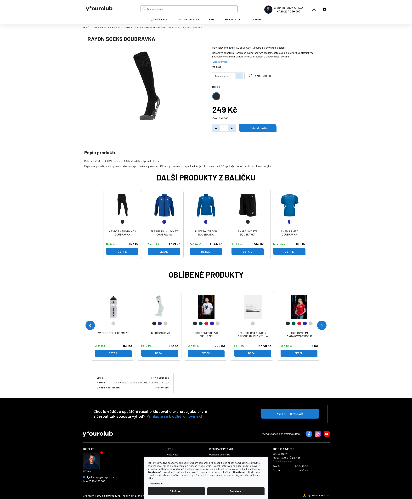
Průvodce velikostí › (263, 75)
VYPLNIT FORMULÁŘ (290, 413)
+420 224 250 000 (288, 11)
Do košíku (258, 128)
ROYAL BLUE (212, 323)
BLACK (154, 323)
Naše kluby (172, 454)
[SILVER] (113, 312)
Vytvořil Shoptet (318, 495)
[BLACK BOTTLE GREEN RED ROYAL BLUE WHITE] (206, 312)
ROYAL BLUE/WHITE (206, 222)
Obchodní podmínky (219, 454)
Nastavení (156, 483)
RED (206, 323)
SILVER (113, 323)
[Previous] (90, 325)
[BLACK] (122, 210)
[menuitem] (159, 19)
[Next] (322, 325)
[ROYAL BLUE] (164, 210)
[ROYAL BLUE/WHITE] (206, 210)
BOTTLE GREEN (201, 323)
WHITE (165, 323)
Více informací (220, 61)
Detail (113, 353)
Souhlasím (236, 491)
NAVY (160, 323)
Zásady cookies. (225, 475)
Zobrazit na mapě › (283, 461)
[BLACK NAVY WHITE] (160, 312)
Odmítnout (176, 491)
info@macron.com (160, 377)
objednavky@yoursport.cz (100, 477)
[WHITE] (253, 312)
